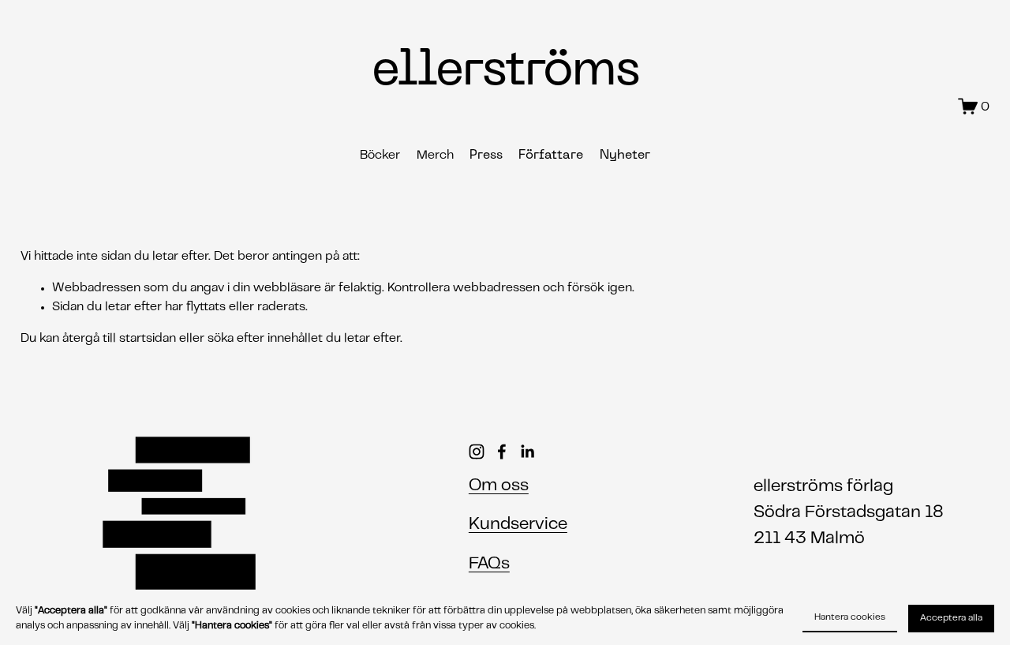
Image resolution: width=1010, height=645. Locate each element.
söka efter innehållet (265, 338)
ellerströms (505, 72)
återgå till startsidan (119, 338)
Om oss (499, 485)
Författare (550, 155)
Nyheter (625, 155)
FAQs (489, 564)
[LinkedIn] (527, 451)
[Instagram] (476, 451)
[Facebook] (502, 451)
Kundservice (518, 524)
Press (486, 155)
